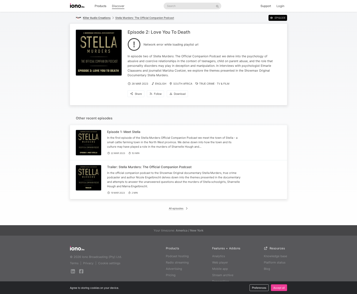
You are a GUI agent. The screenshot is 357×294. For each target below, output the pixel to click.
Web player (220, 262)
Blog (267, 269)
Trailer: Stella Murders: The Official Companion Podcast (149, 167)
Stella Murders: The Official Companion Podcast (144, 17)
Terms (74, 263)
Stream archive (222, 275)
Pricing (171, 275)
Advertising (174, 269)
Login (280, 6)
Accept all (279, 288)
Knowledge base (275, 256)
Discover (118, 6)
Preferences (259, 288)
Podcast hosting (177, 256)
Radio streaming (177, 262)
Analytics (218, 256)
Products (100, 6)
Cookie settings (109, 263)
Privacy (88, 263)
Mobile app (220, 269)
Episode (280, 17)
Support (265, 6)
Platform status (274, 262)
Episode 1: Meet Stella (123, 132)
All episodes (176, 208)
